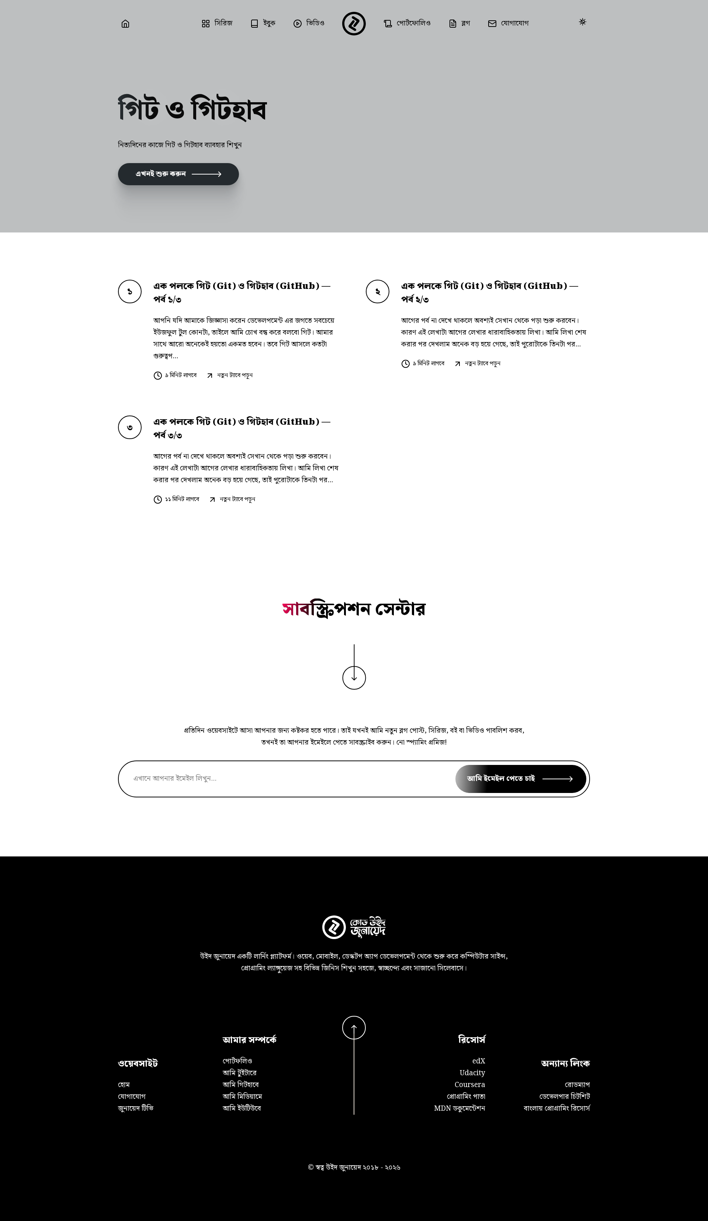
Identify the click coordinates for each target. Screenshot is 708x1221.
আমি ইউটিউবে (242, 1108)
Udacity (472, 1073)
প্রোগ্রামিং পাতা (466, 1097)
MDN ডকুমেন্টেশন (459, 1108)
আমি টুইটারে (240, 1073)
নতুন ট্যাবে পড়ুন (235, 375)
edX (478, 1061)
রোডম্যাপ (577, 1085)
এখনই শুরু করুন (161, 174)
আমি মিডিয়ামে (242, 1097)
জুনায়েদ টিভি (135, 1108)
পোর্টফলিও (237, 1061)
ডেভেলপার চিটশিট (564, 1097)
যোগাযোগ (132, 1097)
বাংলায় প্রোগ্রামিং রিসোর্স (557, 1108)
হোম (124, 1085)
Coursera (470, 1085)
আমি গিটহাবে (241, 1085)
